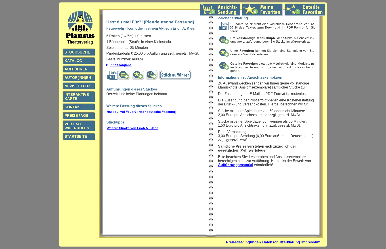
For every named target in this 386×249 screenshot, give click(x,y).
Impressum (310, 242)
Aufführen (76, 69)
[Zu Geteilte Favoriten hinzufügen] (151, 75)
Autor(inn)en (78, 78)
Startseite (76, 136)
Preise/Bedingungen (243, 242)
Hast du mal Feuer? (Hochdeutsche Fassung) (141, 111)
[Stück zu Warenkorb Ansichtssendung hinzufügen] (124, 75)
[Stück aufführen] (175, 75)
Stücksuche (77, 52)
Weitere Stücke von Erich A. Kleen (132, 128)
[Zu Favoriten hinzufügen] (138, 75)
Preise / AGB (76, 115)
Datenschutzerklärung (281, 242)
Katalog (73, 61)
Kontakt (73, 107)
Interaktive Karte (77, 97)
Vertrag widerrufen (77, 126)
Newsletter (77, 86)
